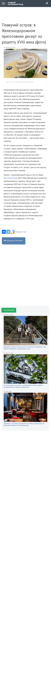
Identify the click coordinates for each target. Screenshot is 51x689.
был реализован (10, 178)
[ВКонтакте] (4, 232)
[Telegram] (8, 232)
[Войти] (47, 3)
